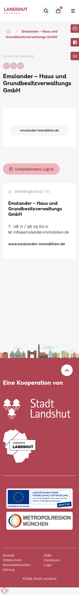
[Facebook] (75, 42)
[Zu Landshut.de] (36, 408)
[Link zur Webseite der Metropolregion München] (39, 521)
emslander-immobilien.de (39, 130)
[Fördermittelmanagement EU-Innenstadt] (39, 498)
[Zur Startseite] (8, 31)
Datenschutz (12, 560)
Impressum (52, 560)
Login (48, 565)
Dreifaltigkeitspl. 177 (32, 191)
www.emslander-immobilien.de (36, 244)
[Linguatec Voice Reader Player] (14, 590)
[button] (75, 28)
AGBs (48, 555)
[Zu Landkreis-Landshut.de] (19, 445)
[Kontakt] (75, 56)
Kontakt (8, 555)
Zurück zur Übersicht (18, 56)
